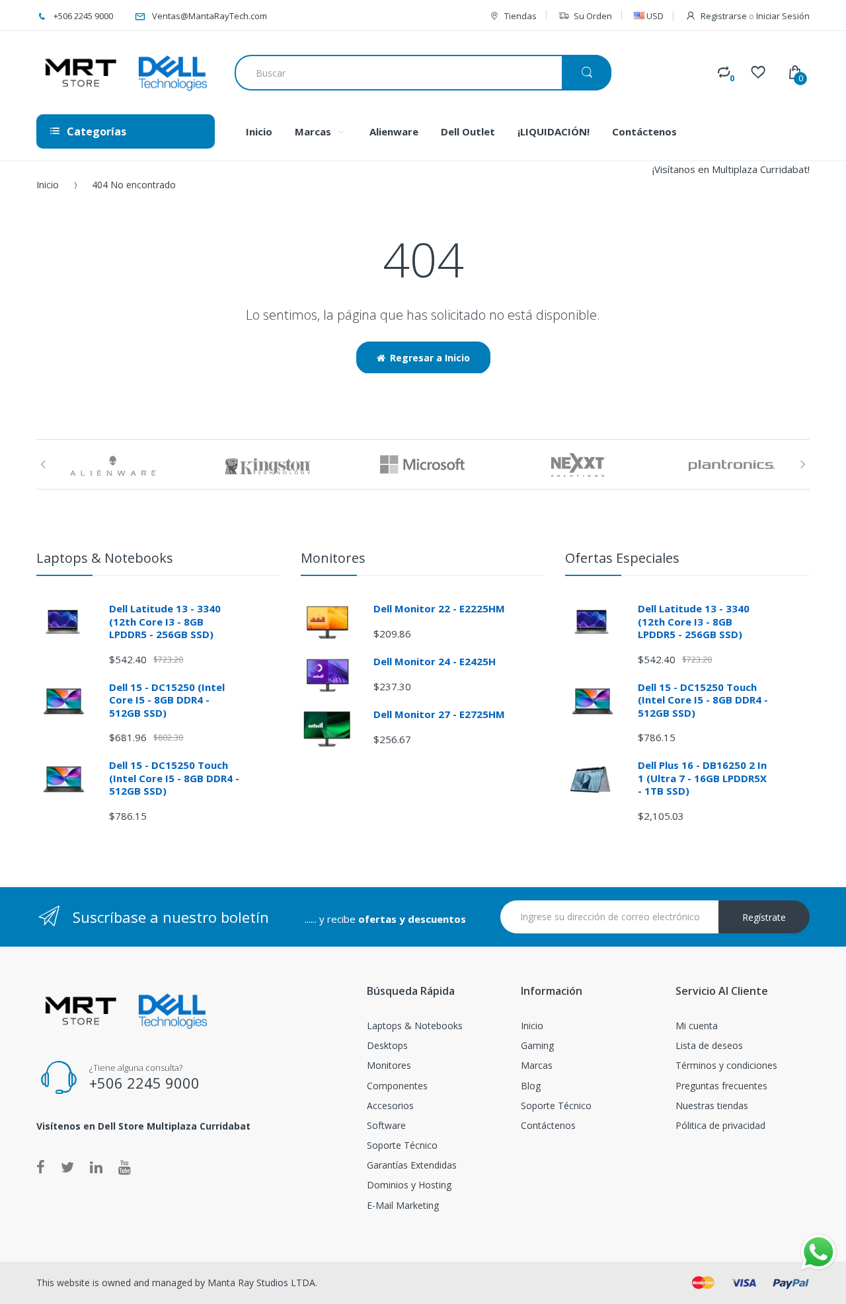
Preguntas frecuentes (721, 1085)
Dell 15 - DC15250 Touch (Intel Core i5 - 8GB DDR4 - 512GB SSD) (174, 777)
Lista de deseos (709, 1045)
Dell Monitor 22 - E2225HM (439, 608)
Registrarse (724, 16)
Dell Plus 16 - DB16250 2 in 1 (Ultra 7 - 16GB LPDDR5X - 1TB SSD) (702, 777)
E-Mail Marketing (403, 1205)
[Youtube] (124, 1166)
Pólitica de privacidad (720, 1125)
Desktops (387, 1045)
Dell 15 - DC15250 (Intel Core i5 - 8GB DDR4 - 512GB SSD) (167, 699)
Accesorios (390, 1105)
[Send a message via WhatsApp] (818, 1252)
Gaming (537, 1045)
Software (386, 1125)
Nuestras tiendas (711, 1105)
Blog (531, 1085)
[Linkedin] (96, 1166)
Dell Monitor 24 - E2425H (434, 661)
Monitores (389, 1065)
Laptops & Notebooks (415, 1025)
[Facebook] (40, 1166)
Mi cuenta (696, 1025)
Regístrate (764, 917)
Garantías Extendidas (412, 1165)
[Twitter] (67, 1166)
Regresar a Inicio (430, 357)
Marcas (537, 1065)
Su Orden (593, 16)
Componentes (397, 1085)
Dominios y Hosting (409, 1184)
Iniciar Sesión (783, 16)
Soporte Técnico (402, 1145)
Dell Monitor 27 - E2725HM (439, 714)
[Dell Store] (125, 73)
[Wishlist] (758, 72)
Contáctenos (548, 1125)
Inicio (47, 184)
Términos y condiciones (726, 1065)
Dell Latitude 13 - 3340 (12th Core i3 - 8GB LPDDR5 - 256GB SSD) (165, 621)
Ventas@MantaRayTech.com (209, 16)
